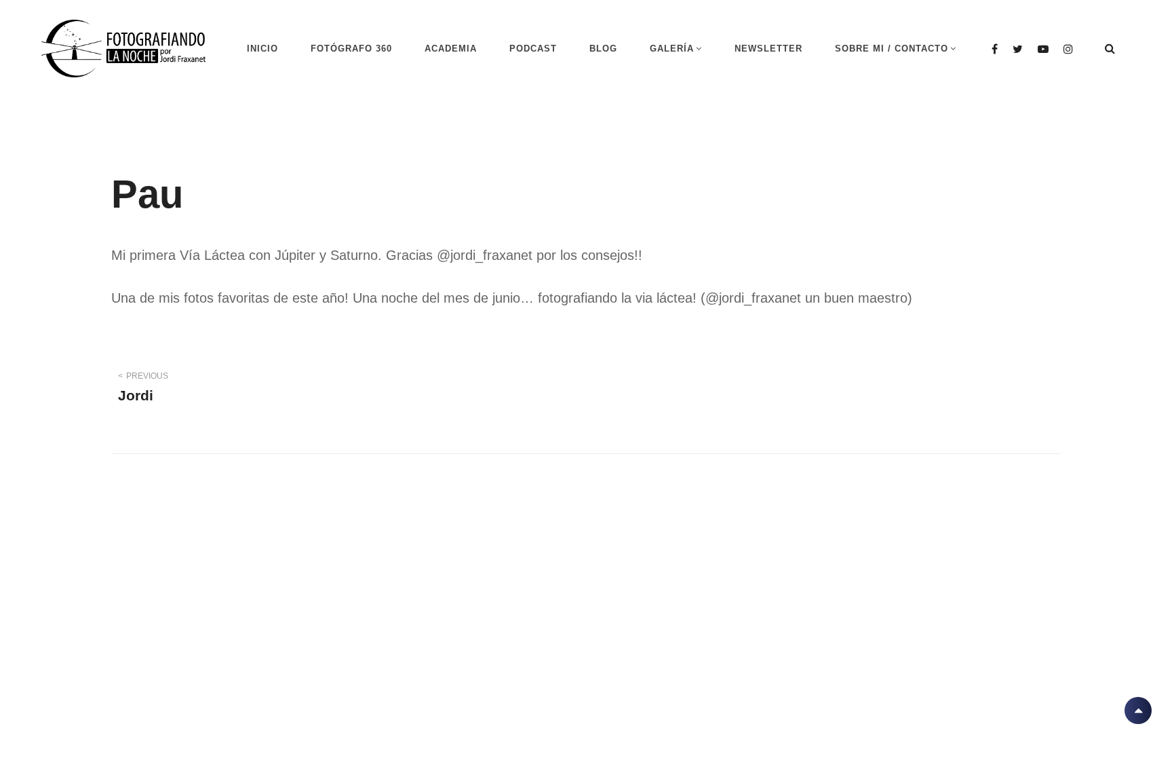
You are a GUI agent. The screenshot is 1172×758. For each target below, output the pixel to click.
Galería (672, 48)
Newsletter (768, 48)
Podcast (533, 48)
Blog (603, 48)
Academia (451, 48)
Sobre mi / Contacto (891, 48)
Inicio (262, 48)
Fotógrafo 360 (351, 48)
